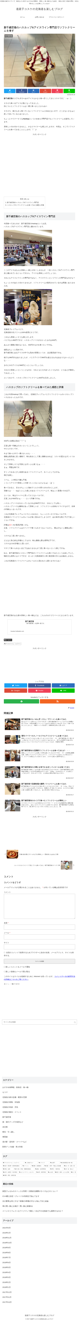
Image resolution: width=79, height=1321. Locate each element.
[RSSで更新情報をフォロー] (57, 701)
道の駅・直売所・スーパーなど (14, 1142)
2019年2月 (6, 1233)
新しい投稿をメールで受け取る (18, 972)
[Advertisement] (39, 149)
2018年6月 (6, 1262)
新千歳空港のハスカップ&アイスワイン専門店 (23, 202)
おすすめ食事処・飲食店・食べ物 (15, 1087)
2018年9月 (6, 1248)
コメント (7, 892)
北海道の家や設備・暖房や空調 (14, 1097)
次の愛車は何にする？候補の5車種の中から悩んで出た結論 (25, 1201)
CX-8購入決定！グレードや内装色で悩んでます (20, 1196)
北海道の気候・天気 (10, 1107)
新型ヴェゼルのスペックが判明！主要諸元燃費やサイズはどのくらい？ (30, 1191)
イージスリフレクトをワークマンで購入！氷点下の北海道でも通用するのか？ (32, 1211)
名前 (6, 923)
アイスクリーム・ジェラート (13, 643)
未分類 (5, 1127)
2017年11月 (6, 1297)
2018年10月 (7, 1243)
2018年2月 (6, 1282)
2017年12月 (7, 1292)
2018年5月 (6, 1267)
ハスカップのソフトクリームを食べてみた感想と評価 (25, 205)
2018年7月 (6, 1257)
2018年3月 (6, 1277)
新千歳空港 (9, 640)
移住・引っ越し (8, 1132)
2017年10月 (7, 1302)
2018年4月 (6, 1272)
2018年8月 (6, 1253)
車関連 (5, 1137)
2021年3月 (6, 1228)
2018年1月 (6, 1287)
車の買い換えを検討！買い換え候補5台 (17, 1206)
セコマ (5, 1092)
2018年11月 (6, 1238)
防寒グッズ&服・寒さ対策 (12, 1147)
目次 (22, 199)
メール (7, 933)
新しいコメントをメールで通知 (18, 967)
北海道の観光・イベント (11, 1112)
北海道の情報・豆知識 (11, 1102)
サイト (6, 943)
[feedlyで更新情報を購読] (21, 701)
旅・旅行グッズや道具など (12, 1122)
